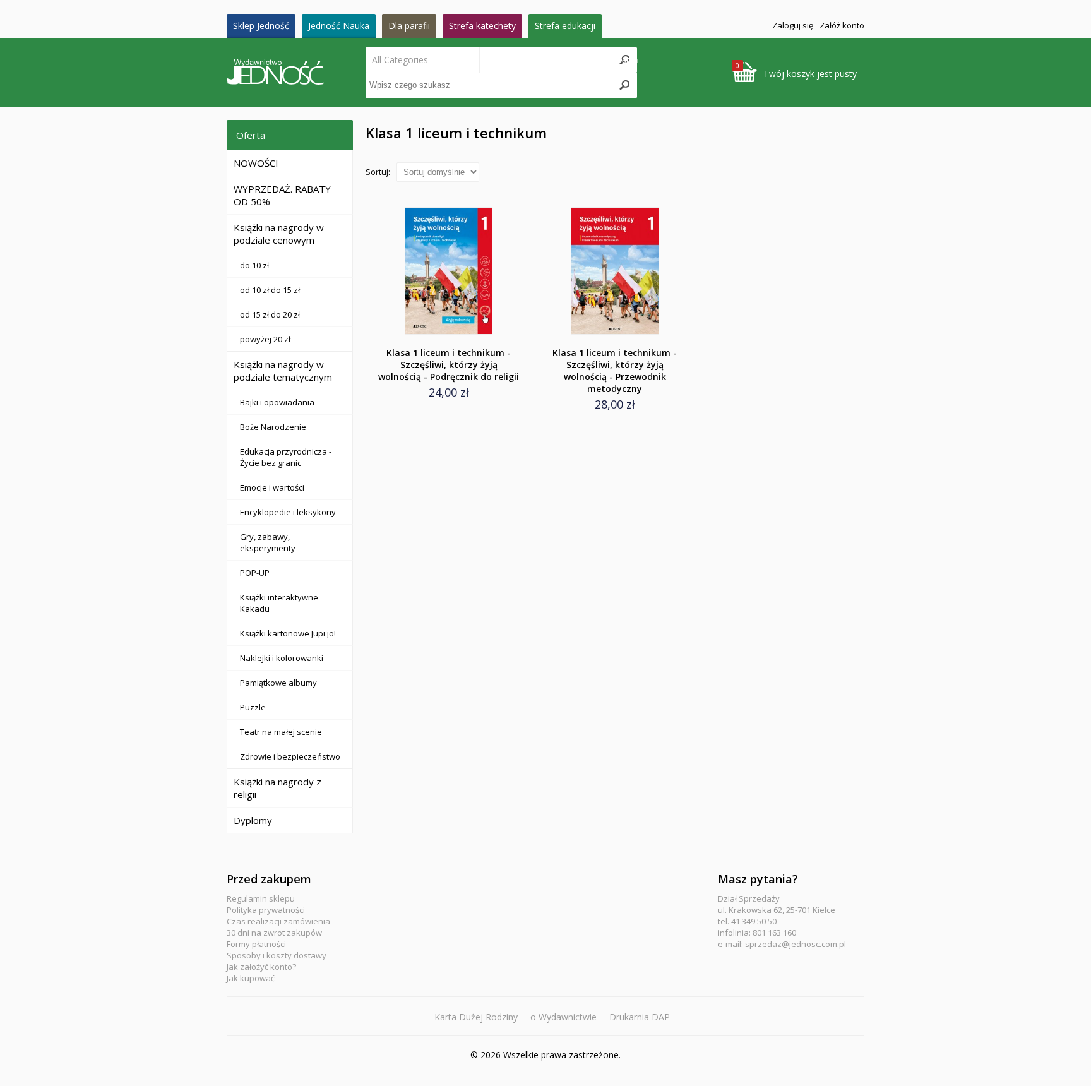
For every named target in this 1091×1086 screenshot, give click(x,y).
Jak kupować (251, 978)
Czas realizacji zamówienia (278, 921)
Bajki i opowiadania (277, 402)
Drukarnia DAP (639, 1017)
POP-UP (255, 572)
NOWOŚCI (256, 163)
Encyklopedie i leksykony (288, 512)
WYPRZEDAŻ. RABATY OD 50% (282, 195)
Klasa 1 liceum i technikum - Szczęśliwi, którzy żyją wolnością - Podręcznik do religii (448, 365)
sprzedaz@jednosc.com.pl (795, 944)
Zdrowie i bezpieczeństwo (290, 756)
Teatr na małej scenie (281, 731)
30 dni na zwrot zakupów (274, 932)
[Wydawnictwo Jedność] (296, 72)
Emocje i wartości (272, 487)
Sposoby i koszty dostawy (276, 955)
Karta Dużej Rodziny (476, 1017)
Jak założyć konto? (261, 966)
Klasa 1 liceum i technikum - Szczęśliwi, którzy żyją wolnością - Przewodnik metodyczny (614, 371)
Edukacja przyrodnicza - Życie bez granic (285, 457)
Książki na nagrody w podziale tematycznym (283, 370)
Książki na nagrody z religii (277, 788)
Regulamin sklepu (261, 898)
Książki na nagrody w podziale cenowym (279, 233)
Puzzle (253, 707)
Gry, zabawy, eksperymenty (267, 542)
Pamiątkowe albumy (278, 682)
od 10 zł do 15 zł (270, 289)
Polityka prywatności (266, 910)
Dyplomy (253, 820)
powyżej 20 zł (265, 339)
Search (624, 59)
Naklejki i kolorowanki (281, 658)
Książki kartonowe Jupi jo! (288, 633)
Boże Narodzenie (273, 427)
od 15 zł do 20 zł (270, 314)
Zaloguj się (792, 25)
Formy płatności (256, 944)
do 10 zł (254, 265)
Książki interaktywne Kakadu (279, 603)
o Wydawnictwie (563, 1017)
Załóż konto (842, 25)
